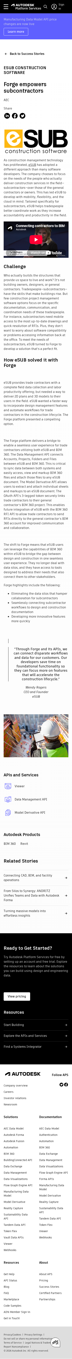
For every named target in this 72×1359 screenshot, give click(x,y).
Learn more (16, 31)
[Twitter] (61, 1084)
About (43, 1262)
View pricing (17, 996)
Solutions (11, 1117)
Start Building (14, 1025)
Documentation (50, 1117)
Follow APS (60, 1075)
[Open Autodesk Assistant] (55, 1342)
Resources (11, 1262)
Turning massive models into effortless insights (25, 913)
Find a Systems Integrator (22, 1046)
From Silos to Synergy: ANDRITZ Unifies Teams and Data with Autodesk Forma (31, 895)
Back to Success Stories (27, 54)
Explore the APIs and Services (25, 1036)
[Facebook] (66, 1084)
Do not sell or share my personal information (28, 1338)
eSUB (32, 165)
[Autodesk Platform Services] (26, 7)
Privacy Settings (33, 1334)
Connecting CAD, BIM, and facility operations (28, 877)
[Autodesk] (23, 1074)
